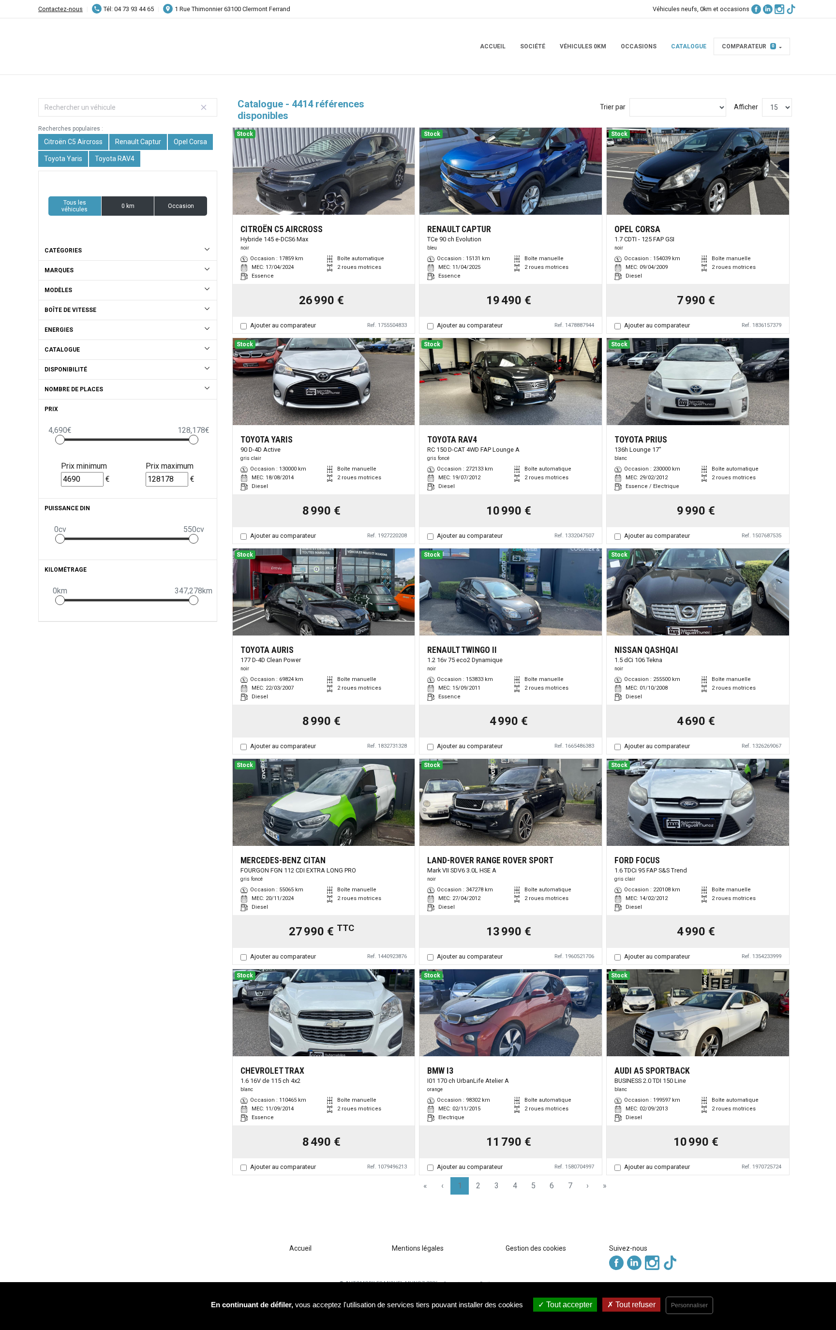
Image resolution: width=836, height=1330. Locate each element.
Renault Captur (138, 142)
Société (532, 46)
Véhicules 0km (583, 46)
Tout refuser (634, 1304)
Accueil (493, 46)
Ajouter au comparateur (283, 325)
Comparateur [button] (748, 46)
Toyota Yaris (63, 159)
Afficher (746, 107)
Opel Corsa (190, 142)
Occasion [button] (181, 206)
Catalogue (688, 46)
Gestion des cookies (536, 1248)
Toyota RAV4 (114, 159)
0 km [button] (127, 206)
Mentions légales (418, 1248)
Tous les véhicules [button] (74, 206)
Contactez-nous (60, 9)
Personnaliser (689, 1305)
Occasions (639, 46)
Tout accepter (568, 1304)
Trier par (613, 107)
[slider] (60, 439)
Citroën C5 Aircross (73, 142)
